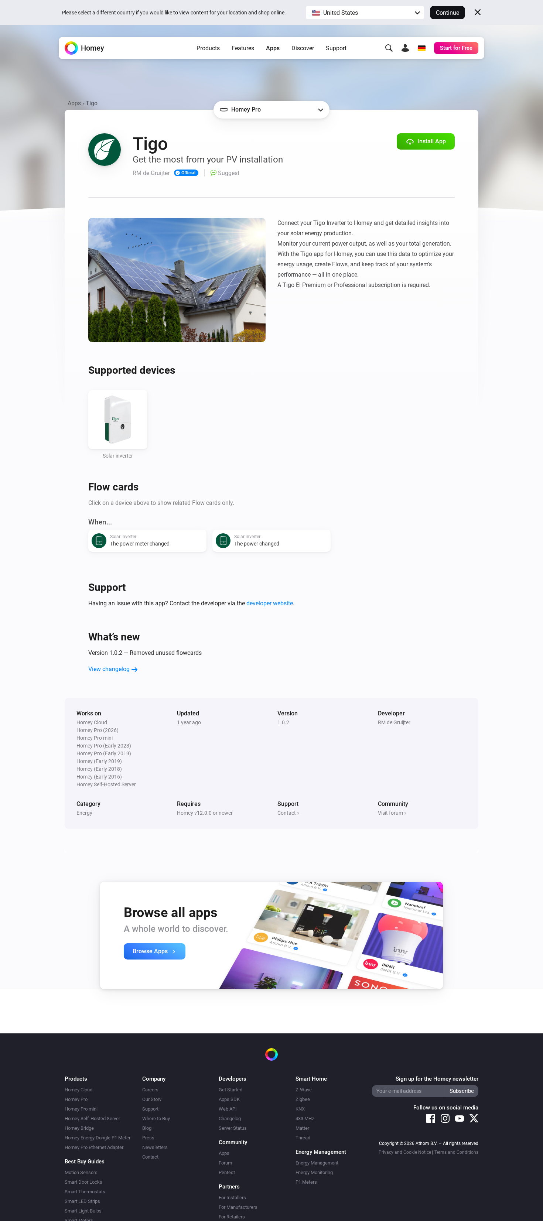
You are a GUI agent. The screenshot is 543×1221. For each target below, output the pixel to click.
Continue (447, 12)
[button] (365, 12)
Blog (146, 1128)
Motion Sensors (81, 1172)
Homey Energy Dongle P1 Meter (97, 1137)
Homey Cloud (78, 1089)
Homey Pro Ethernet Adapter (94, 1147)
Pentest (227, 1172)
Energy (84, 813)
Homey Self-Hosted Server (92, 1118)
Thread (303, 1137)
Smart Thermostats (85, 1191)
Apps (273, 48)
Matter (302, 1128)
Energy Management (317, 1163)
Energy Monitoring (314, 1172)
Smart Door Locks (83, 1182)
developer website (269, 603)
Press (148, 1137)
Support (336, 48)
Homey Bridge (79, 1128)
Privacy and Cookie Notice (405, 1152)
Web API (228, 1109)
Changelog (230, 1118)
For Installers (232, 1197)
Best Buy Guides (85, 1161)
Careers (150, 1089)
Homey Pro (76, 1099)
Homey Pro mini (81, 1109)
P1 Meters (306, 1182)
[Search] (389, 48)
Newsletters (155, 1147)
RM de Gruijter (394, 722)
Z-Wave (304, 1089)
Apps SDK (229, 1099)
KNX (300, 1109)
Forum (225, 1163)
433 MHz (305, 1118)
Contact (150, 1157)
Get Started (230, 1089)
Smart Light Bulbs (83, 1211)
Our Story (151, 1099)
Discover (302, 48)
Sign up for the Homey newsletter (437, 1078)
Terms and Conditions (456, 1152)
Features (243, 48)
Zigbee (303, 1099)
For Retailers (232, 1217)
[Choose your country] (421, 48)
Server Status (233, 1128)
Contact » (288, 813)
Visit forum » (392, 813)
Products (208, 48)
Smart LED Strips (82, 1201)
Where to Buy (156, 1118)
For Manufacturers (238, 1207)
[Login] (405, 48)
